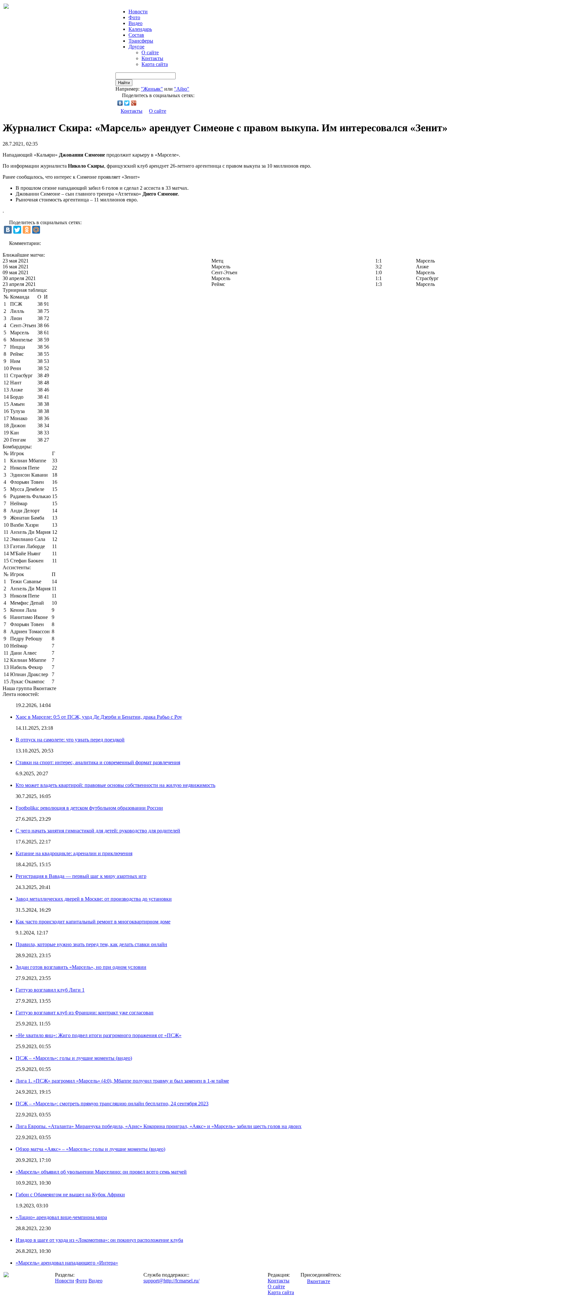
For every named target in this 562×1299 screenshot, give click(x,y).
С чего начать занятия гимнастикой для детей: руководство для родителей (98, 830)
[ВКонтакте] (120, 103)
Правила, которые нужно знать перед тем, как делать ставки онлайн (91, 944)
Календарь (140, 29)
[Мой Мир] (36, 230)
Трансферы (140, 41)
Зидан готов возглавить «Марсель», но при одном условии (81, 967)
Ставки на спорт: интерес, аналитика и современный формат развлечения (98, 762)
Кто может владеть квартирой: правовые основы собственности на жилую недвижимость (115, 785)
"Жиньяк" (152, 89)
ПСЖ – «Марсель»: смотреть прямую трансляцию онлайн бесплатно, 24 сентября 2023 (112, 1103)
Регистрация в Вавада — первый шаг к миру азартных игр (81, 876)
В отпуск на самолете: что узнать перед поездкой (70, 739)
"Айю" (181, 89)
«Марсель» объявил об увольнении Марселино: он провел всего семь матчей (101, 1172)
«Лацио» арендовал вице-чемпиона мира (61, 1217)
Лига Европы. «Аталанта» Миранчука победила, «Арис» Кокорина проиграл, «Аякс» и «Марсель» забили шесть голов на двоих (158, 1126)
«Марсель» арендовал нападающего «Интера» (67, 1263)
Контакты (152, 58)
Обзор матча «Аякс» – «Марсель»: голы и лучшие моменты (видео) (90, 1149)
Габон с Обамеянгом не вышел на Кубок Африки (70, 1194)
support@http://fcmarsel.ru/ (171, 1280)
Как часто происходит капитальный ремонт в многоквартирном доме (93, 921)
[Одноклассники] (27, 230)
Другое (136, 46)
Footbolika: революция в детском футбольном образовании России (89, 808)
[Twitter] (127, 103)
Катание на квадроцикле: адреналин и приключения (74, 853)
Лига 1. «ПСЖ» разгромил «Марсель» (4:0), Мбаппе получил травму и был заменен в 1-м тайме (122, 1081)
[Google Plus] (133, 103)
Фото (134, 17)
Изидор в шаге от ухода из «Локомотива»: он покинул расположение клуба (99, 1240)
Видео (135, 23)
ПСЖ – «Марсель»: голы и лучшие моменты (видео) (74, 1058)
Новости (64, 1280)
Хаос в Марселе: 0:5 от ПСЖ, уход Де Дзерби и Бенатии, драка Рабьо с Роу (99, 717)
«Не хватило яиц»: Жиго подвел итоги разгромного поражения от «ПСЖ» (98, 1035)
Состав (136, 35)
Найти (124, 82)
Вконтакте (318, 1281)
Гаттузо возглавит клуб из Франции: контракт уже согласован (85, 1012)
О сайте (150, 52)
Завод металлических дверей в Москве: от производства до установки (94, 899)
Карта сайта (154, 64)
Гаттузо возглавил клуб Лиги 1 (50, 990)
